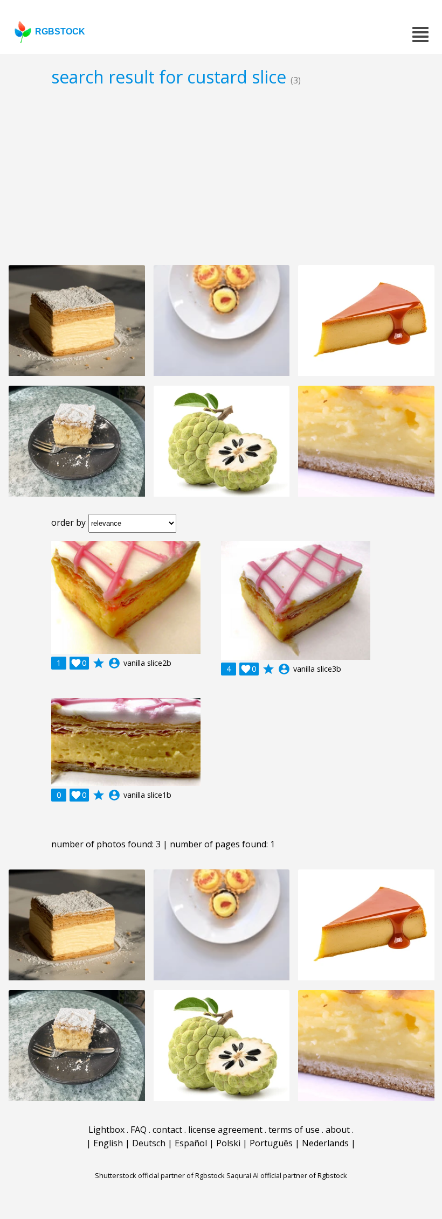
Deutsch (148, 1143)
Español (191, 1143)
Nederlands (325, 1143)
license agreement (225, 1130)
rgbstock (60, 31)
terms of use (294, 1130)
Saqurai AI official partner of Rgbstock (286, 1175)
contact (167, 1130)
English (108, 1143)
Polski (228, 1143)
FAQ (138, 1130)
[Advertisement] (221, 175)
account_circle (114, 663)
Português (271, 1143)
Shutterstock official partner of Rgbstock (160, 1175)
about (338, 1130)
